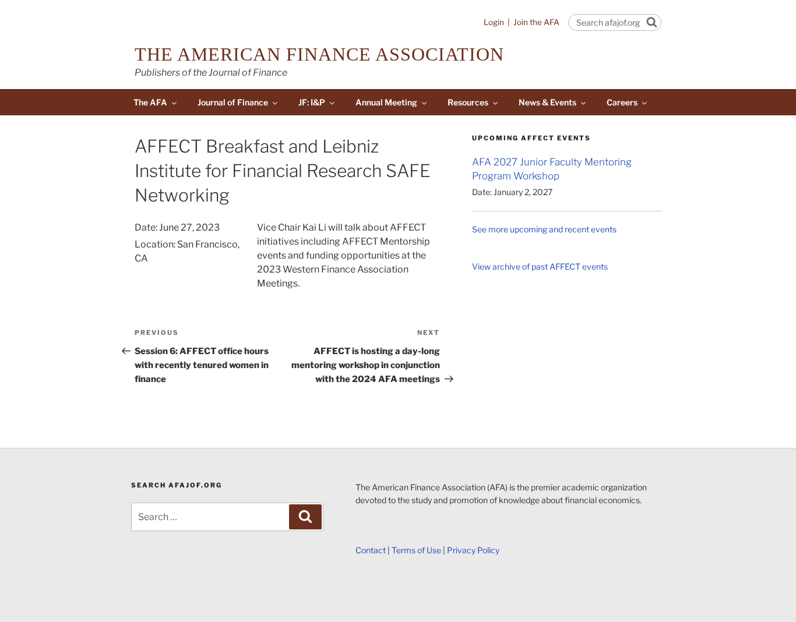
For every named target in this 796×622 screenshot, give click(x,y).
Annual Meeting (386, 102)
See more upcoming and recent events (544, 229)
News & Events (547, 102)
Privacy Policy (473, 550)
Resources (468, 102)
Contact (370, 550)
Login (494, 22)
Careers (622, 102)
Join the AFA (536, 22)
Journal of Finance (233, 102)
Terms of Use (416, 550)
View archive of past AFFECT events (540, 266)
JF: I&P (311, 102)
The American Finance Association (319, 54)
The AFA (150, 102)
